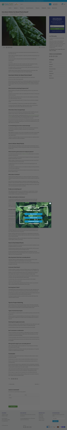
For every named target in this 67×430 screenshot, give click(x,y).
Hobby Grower (33, 217)
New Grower (33, 214)
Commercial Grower (33, 221)
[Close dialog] (50, 203)
